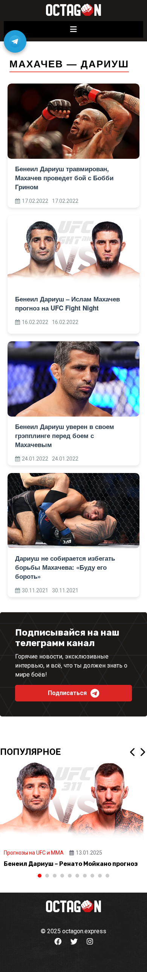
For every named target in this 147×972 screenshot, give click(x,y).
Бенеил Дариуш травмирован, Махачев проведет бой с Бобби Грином (64, 177)
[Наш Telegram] (15, 41)
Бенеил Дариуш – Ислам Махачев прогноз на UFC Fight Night (67, 303)
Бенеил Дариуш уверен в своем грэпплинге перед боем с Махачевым (64, 435)
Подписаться (67, 693)
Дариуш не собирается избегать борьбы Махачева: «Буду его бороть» (65, 567)
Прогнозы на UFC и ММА (34, 853)
